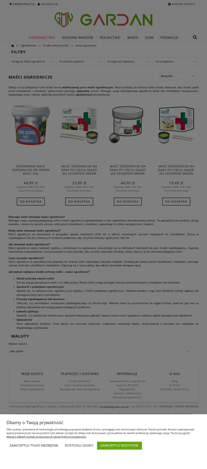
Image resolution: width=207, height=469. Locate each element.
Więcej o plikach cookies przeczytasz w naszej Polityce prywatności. (46, 436)
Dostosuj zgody (79, 445)
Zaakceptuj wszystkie (119, 445)
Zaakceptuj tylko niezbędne (34, 445)
